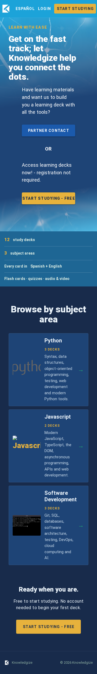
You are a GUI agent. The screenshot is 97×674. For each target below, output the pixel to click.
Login (44, 8)
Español (25, 8)
